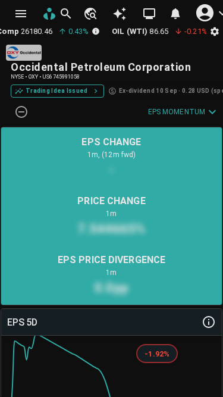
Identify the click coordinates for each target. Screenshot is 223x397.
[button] (90, 14)
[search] (66, 14)
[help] (209, 322)
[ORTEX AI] (119, 14)
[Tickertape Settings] (214, 31)
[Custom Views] (149, 14)
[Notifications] (175, 13)
